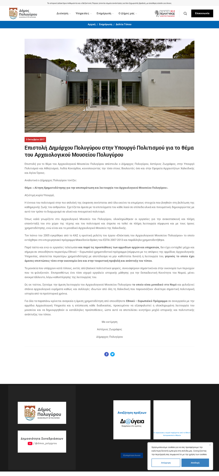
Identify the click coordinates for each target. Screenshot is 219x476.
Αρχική (91, 24)
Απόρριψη (166, 463)
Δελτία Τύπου (123, 24)
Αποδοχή (195, 463)
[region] (180, 456)
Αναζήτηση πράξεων (132, 412)
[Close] (210, 445)
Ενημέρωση (105, 24)
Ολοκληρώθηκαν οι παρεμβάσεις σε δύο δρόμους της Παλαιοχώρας (109, 3)
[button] (185, 13)
